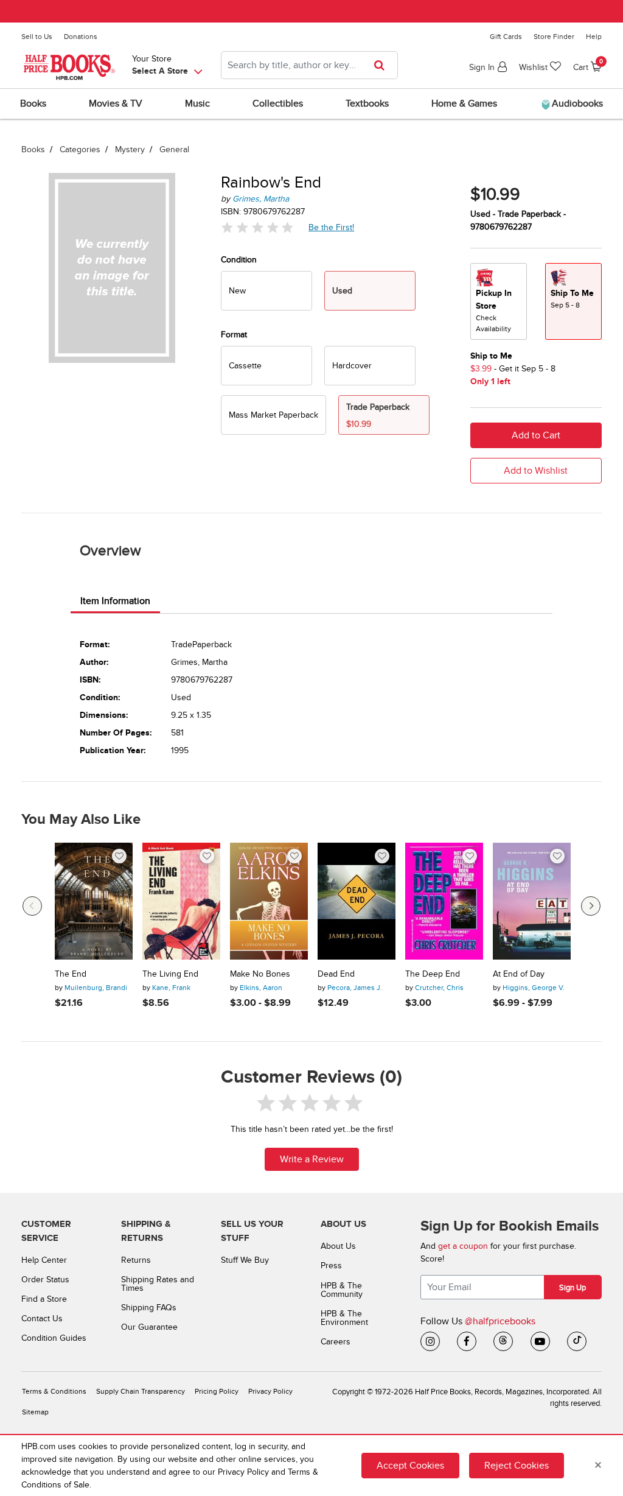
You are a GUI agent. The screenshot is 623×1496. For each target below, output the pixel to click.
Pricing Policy (216, 1391)
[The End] (94, 901)
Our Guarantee (149, 1327)
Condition (239, 260)
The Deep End (432, 974)
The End (70, 974)
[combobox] (309, 65)
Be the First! (331, 227)
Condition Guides (53, 1338)
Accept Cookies (410, 1465)
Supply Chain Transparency (140, 1391)
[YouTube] (540, 1341)
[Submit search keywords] (383, 65)
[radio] (266, 291)
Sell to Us (36, 36)
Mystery (130, 149)
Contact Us (42, 1318)
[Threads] (503, 1341)
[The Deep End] (444, 901)
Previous (32, 906)
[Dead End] (356, 901)
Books (33, 149)
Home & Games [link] (464, 103)
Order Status (45, 1279)
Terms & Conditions (54, 1391)
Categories (80, 149)
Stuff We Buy (245, 1260)
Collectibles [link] (277, 103)
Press (331, 1265)
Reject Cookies (516, 1465)
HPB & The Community (342, 1289)
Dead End (336, 974)
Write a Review (312, 1159)
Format (234, 334)
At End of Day (519, 974)
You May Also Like (81, 819)
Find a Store (44, 1299)
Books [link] (33, 103)
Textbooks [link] (367, 103)
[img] (257, 227)
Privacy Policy (270, 1391)
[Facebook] (466, 1341)
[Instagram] (430, 1341)
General (174, 149)
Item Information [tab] (115, 601)
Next (590, 906)
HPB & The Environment (344, 1317)
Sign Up (572, 1288)
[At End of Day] (532, 901)
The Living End (170, 974)
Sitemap (35, 1412)
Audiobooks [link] (576, 103)
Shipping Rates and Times (157, 1283)
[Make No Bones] (269, 901)
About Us (338, 1246)
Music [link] (197, 103)
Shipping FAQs (148, 1307)
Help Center (44, 1260)
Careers (335, 1341)
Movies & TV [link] (115, 103)
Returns (136, 1260)
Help (594, 36)
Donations (80, 36)
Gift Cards (506, 36)
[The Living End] (181, 901)
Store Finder (554, 36)
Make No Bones (260, 974)
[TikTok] (576, 1341)
